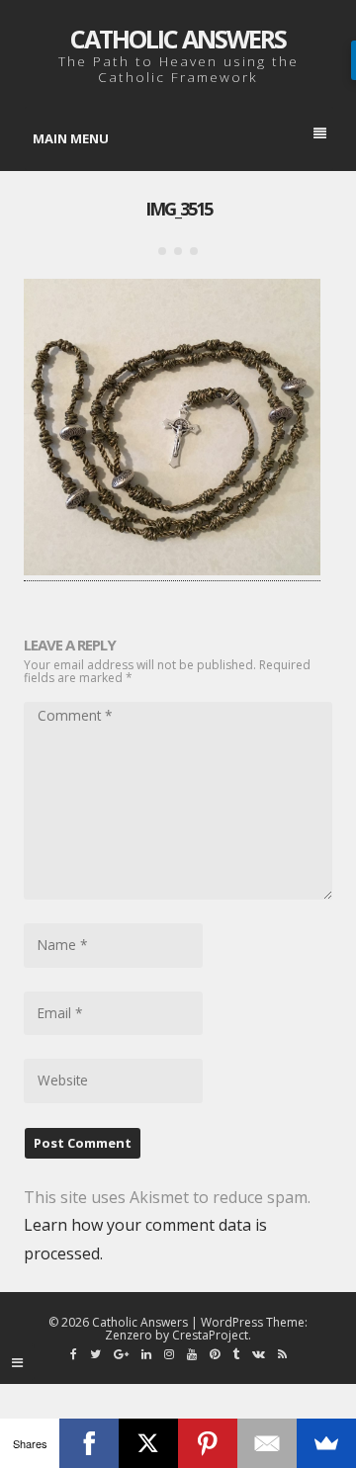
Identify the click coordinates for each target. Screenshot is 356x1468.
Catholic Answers (178, 38)
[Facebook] (89, 1443)
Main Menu (71, 138)
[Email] (267, 1443)
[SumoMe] (326, 1443)
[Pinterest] (207, 1443)
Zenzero (128, 1335)
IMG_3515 (178, 208)
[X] (148, 1443)
